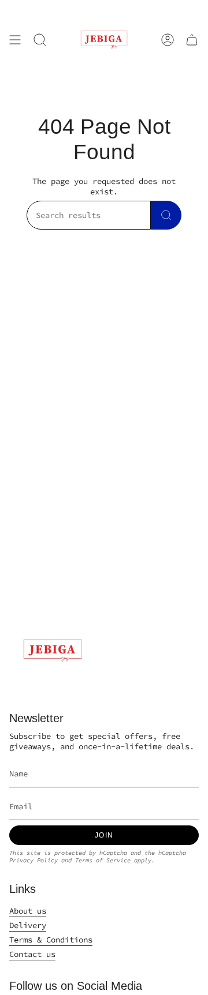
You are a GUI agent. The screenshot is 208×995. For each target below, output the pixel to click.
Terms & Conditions (50, 939)
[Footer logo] (52, 650)
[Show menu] (15, 39)
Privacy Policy (33, 860)
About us (27, 911)
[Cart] (192, 39)
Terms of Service (103, 860)
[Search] (166, 215)
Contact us (32, 954)
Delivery (27, 925)
